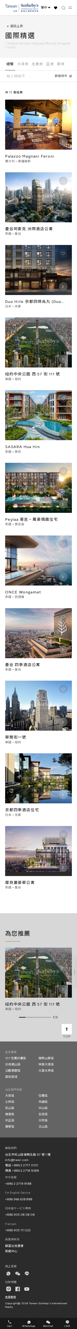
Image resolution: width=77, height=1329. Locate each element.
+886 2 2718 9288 (25, 1171)
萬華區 (9, 1126)
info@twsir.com (17, 1160)
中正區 (9, 1120)
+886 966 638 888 (19, 1199)
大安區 (9, 1095)
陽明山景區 (46, 1058)
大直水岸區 (46, 1070)
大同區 (43, 1120)
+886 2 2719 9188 (18, 1184)
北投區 (43, 1114)
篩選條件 (61, 76)
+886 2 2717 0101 (25, 1165)
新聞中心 (11, 1251)
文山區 (43, 1126)
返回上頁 (16, 26)
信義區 (43, 1095)
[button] (74, 972)
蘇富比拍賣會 (14, 1246)
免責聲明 (10, 1297)
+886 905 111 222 (18, 1230)
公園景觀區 (13, 1070)
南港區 (9, 1114)
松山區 (9, 1108)
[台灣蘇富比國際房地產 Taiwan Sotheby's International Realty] (21, 8)
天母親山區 (13, 1064)
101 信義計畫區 (15, 1058)
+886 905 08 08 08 (20, 1215)
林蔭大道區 (46, 1064)
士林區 (9, 1102)
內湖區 (43, 1102)
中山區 (43, 1108)
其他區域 (11, 1077)
